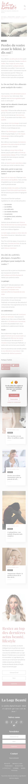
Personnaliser (14, 399)
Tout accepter (14, 395)
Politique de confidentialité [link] (14, 402)
